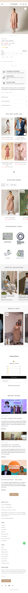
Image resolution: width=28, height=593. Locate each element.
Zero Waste (3, 529)
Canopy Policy (4, 561)
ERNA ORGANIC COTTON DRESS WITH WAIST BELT (7, 164)
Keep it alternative (4, 534)
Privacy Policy (4, 558)
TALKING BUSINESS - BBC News (11, 479)
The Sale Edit (4, 540)
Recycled (3, 527)
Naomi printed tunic (7, 137)
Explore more (13, 185)
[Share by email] (11, 92)
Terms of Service (4, 556)
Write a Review (14, 377)
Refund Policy (4, 549)
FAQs (2, 547)
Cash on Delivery (4, 554)
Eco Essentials (4, 536)
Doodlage (4, 38)
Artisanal (3, 531)
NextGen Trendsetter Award (11, 418)
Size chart (25, 50)
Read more (3, 428)
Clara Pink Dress (10, 217)
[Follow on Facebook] (2, 585)
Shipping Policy (4, 552)
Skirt (7, 185)
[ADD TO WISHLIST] (12, 119)
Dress (3, 185)
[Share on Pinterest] (9, 92)
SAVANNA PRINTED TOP (20, 162)
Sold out (14, 65)
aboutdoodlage (5, 477)
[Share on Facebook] (5, 92)
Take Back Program (5, 563)
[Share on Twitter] (7, 92)
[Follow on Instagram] (5, 585)
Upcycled (3, 525)
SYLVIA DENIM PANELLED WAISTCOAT (20, 138)
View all (14, 494)
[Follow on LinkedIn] (12, 585)
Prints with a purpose (5, 538)
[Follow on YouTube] (9, 585)
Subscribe (6, 580)
